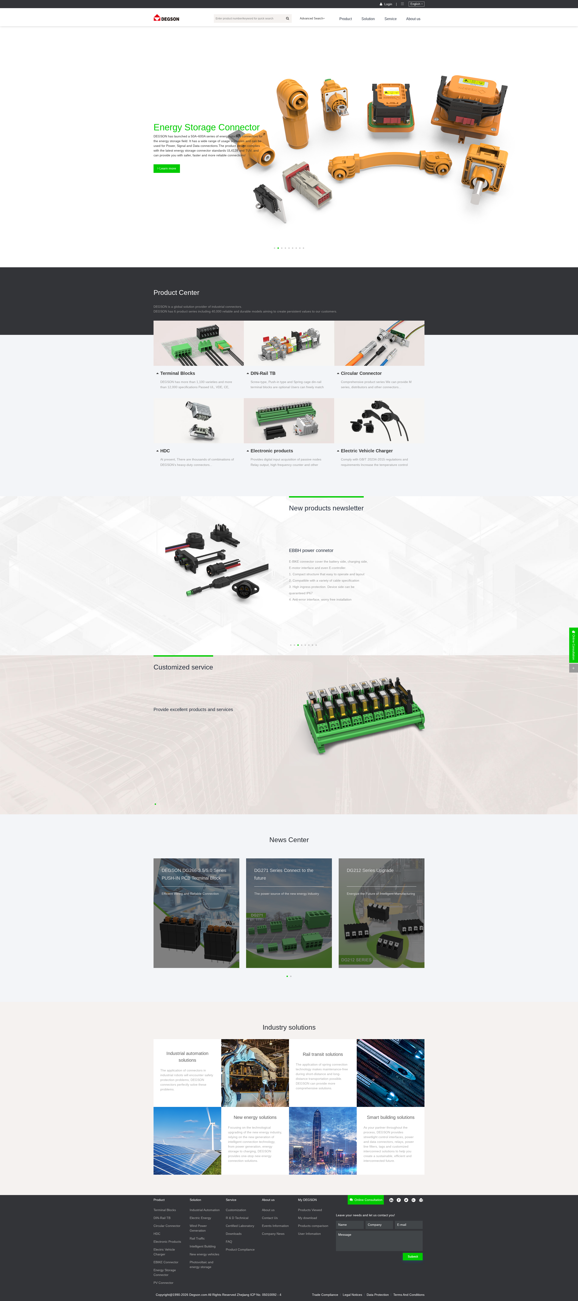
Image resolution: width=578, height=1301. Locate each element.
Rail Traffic (197, 1238)
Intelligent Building (203, 1246)
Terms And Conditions (408, 1294)
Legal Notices (352, 1294)
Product (345, 19)
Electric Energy (200, 1218)
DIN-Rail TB (162, 1218)
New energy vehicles (204, 1254)
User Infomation (309, 1233)
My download (307, 1218)
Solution (368, 19)
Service (391, 19)
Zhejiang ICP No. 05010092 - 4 (259, 1294)
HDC (157, 1233)
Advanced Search (311, 18)
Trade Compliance (325, 1294)
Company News (273, 1233)
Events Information (275, 1226)
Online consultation (368, 1200)
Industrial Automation (205, 1210)
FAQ (229, 1241)
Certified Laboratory (240, 1226)
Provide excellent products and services (193, 709)
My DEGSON (307, 1200)
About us (413, 19)
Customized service (183, 667)
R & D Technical (237, 1218)
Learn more (167, 168)
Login (388, 4)
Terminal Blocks (165, 1210)
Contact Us (270, 1218)
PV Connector (163, 1283)
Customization (236, 1210)
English (415, 4)
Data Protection (378, 1294)
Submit (413, 1256)
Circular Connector (167, 1226)
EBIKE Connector (166, 1262)
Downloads (234, 1233)
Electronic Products (167, 1241)
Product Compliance (240, 1249)
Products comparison (313, 1226)
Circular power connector (314, 550)
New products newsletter (326, 508)
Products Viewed (310, 1210)
